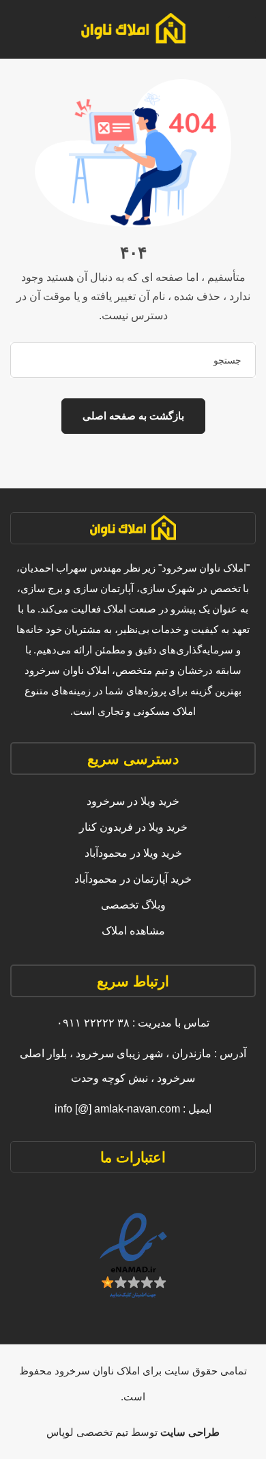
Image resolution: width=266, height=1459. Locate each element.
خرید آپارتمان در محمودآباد (133, 879)
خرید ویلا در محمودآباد (133, 853)
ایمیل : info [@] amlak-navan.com (133, 1109)
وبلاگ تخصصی (133, 905)
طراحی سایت (189, 1432)
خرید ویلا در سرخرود (133, 801)
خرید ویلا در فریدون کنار (133, 827)
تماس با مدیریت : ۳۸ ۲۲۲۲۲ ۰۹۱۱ (133, 1023)
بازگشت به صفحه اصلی (133, 416)
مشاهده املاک (133, 931)
